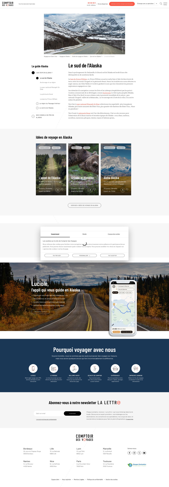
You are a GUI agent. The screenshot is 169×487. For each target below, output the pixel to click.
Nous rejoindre (66, 479)
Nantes (26, 461)
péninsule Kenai (84, 113)
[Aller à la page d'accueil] (9, 3)
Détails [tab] (84, 234)
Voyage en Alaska (65, 56)
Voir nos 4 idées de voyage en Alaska (84, 205)
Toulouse (107, 461)
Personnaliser (83, 255)
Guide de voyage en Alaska (80, 56)
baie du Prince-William (78, 79)
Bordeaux (27, 448)
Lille (52, 448)
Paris (78, 461)
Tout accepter (112, 255)
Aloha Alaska (115, 180)
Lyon (78, 448)
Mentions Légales (79, 479)
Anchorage (107, 93)
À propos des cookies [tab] (114, 234)
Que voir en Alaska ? (96, 56)
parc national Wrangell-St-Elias (88, 104)
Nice (52, 461)
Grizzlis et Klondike (83, 180)
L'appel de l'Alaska (50, 180)
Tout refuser (57, 255)
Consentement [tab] (55, 234)
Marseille (107, 448)
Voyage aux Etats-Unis (50, 56)
